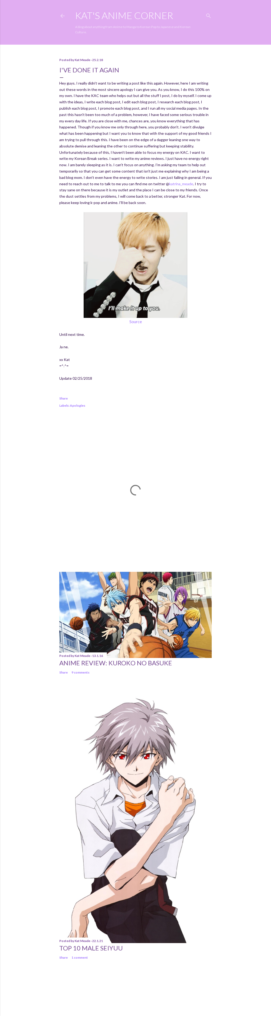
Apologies (77, 405)
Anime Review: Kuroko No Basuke (115, 663)
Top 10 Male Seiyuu (91, 948)
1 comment (79, 957)
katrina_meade (181, 184)
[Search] (208, 15)
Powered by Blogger (140, 991)
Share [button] (63, 398)
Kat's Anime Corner (124, 15)
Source (135, 321)
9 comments (80, 672)
